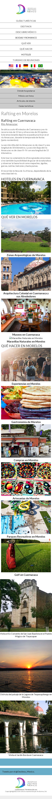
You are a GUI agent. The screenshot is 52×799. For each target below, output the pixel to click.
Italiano (33, 69)
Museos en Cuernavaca (26, 334)
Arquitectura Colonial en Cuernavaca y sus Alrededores (26, 295)
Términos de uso (31, 789)
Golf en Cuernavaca (26, 574)
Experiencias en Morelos (26, 383)
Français (18, 69)
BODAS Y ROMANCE (26, 37)
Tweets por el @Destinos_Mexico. (18, 771)
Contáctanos (19, 789)
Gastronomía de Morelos (26, 422)
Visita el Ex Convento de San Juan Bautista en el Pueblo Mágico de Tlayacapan (26, 635)
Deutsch (25, 69)
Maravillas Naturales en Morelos (26, 341)
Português (40, 69)
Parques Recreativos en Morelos (26, 536)
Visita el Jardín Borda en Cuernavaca (26, 755)
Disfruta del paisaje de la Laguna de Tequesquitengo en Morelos (26, 695)
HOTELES (26, 54)
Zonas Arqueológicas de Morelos (26, 255)
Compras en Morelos (26, 460)
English (11, 69)
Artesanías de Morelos (26, 498)
